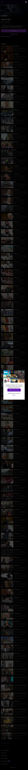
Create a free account (14, 390)
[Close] (23, 372)
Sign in (14, 394)
